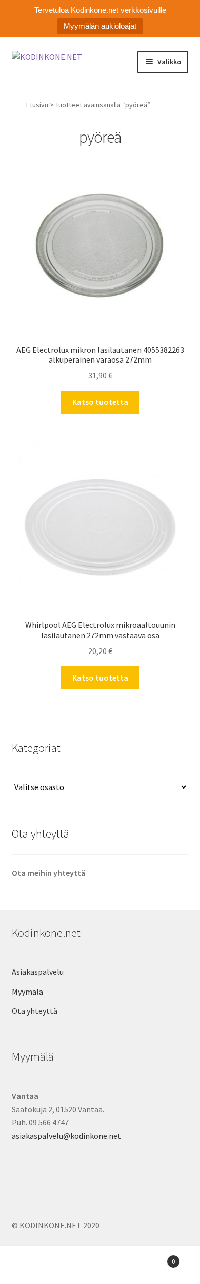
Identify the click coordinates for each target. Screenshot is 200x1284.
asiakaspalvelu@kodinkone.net (66, 1136)
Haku (100, 1266)
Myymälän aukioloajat (100, 25)
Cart (154, 1257)
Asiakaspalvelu (38, 971)
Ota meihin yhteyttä (48, 873)
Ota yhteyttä (34, 1011)
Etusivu (37, 104)
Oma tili (33, 1266)
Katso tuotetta (100, 402)
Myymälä (27, 991)
